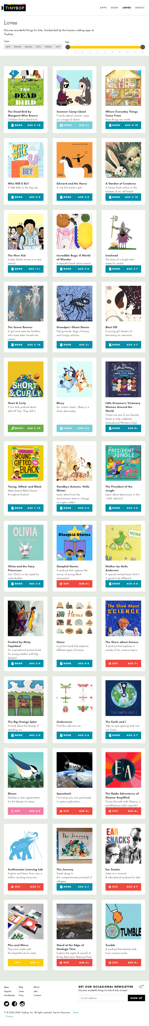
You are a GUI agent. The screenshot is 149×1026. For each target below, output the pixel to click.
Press (21, 995)
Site (38, 47)
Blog (114, 7)
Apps (103, 7)
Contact (37, 995)
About (139, 7)
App (8, 47)
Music (29, 47)
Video (48, 47)
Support (7, 991)
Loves (127, 7)
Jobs (36, 991)
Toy (58, 47)
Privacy (9, 1016)
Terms (76, 1012)
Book (17, 47)
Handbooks (9, 995)
